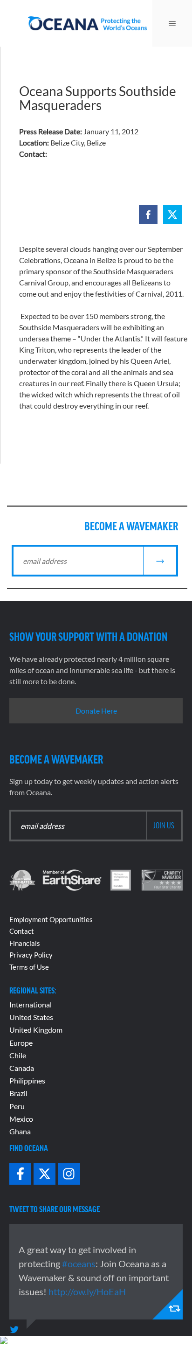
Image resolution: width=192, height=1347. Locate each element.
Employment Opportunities (51, 919)
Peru (17, 1106)
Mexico (21, 1118)
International (30, 1004)
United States (31, 1017)
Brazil (18, 1093)
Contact (21, 931)
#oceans (79, 1263)
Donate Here (96, 710)
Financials (24, 943)
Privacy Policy (31, 955)
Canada (21, 1067)
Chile (17, 1055)
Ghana (20, 1131)
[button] (148, 214)
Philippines (27, 1080)
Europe (21, 1042)
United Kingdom (35, 1029)
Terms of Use (29, 967)
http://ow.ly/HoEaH (87, 1291)
